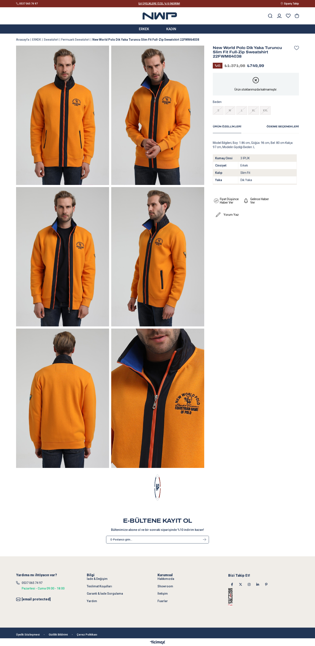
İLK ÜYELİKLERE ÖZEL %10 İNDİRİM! (159, 3)
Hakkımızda (166, 579)
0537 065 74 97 (32, 583)
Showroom (165, 586)
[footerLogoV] (157, 487)
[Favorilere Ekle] (295, 48)
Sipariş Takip (291, 3)
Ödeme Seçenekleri (283, 126)
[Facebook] (232, 584)
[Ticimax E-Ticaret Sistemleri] (157, 642)
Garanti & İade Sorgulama (105, 593)
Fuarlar (163, 601)
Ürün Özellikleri (227, 126)
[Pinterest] (266, 584)
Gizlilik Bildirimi (58, 634)
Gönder (204, 539)
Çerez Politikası (87, 634)
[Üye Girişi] (279, 16)
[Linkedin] (257, 584)
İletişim (163, 593)
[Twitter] (240, 584)
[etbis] (236, 597)
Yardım (92, 601)
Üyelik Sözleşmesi (28, 634)
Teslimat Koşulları (99, 586)
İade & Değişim (97, 579)
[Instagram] (249, 584)
